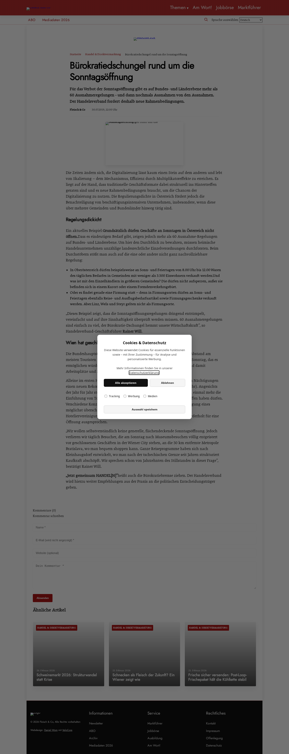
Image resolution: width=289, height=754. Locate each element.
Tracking (114, 396)
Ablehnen (167, 382)
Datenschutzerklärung (144, 373)
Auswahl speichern (144, 409)
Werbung (134, 396)
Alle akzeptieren (125, 382)
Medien (152, 396)
